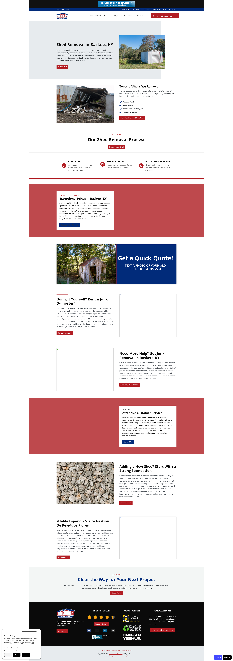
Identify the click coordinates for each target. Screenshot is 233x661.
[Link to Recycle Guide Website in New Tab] (132, 628)
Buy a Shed (107, 16)
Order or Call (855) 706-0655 (164, 16)
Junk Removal (125, 9)
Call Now (227, 657)
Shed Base (147, 10)
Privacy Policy (106, 650)
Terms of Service (126, 650)
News (164, 9)
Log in (127, 656)
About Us (139, 16)
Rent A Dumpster (137, 10)
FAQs (116, 16)
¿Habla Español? (157, 10)
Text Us (218, 657)
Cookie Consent (115, 650)
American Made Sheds (116, 654)
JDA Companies (117, 656)
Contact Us (172, 9)
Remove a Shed (95, 16)
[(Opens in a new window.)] (101, 637)
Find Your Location (127, 16)
